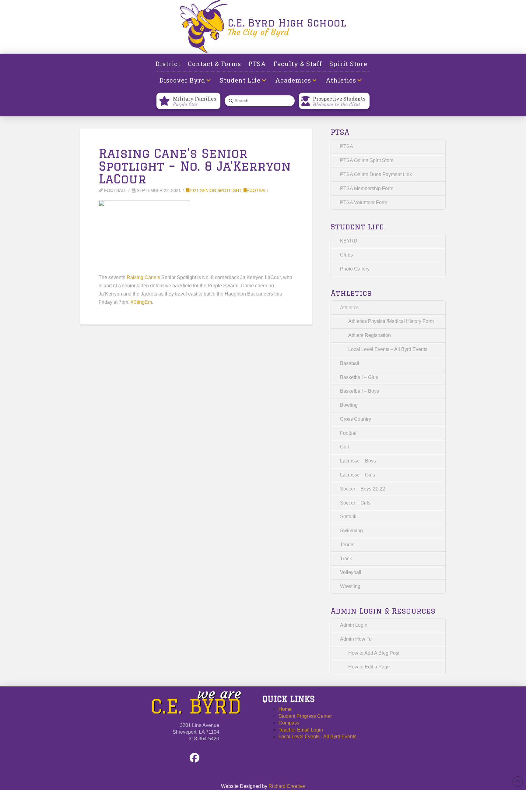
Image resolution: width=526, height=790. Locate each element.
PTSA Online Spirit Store (367, 160)
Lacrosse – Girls (357, 474)
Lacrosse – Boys (358, 460)
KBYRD (348, 240)
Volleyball (350, 572)
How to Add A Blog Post (373, 653)
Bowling (349, 405)
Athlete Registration (369, 335)
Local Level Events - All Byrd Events (317, 736)
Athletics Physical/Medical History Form (391, 321)
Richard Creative (286, 786)
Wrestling (350, 586)
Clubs (346, 254)
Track (346, 558)
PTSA (346, 146)
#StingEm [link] (141, 302)
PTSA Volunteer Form (363, 202)
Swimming (351, 530)
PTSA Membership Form (366, 188)
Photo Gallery (355, 268)
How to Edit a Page (369, 666)
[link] (143, 277)
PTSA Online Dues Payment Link (376, 174)
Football (258, 190)
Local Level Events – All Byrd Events (387, 349)
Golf (344, 446)
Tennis (347, 544)
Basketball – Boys (359, 391)
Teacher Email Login (301, 729)
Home (285, 709)
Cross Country (355, 419)
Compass (289, 722)
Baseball (349, 363)
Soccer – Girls (355, 502)
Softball (348, 516)
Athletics (349, 307)
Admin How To (356, 639)
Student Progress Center (305, 716)
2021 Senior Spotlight (215, 190)
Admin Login (353, 625)
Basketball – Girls (359, 377)
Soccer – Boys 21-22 (362, 488)
